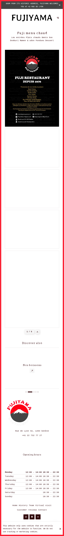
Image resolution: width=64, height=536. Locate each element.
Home (14, 505)
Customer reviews (27, 510)
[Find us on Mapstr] (32, 517)
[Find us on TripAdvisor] (38, 517)
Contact (42, 510)
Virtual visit (43, 505)
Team (31, 505)
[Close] (60, 529)
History (23, 505)
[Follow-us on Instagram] (26, 517)
